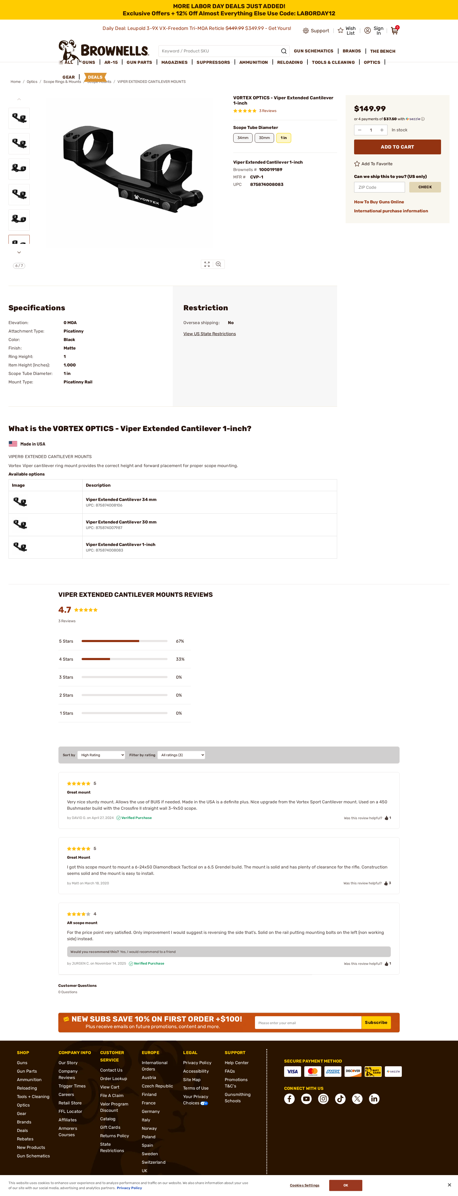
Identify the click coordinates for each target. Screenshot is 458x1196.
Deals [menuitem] (95, 77)
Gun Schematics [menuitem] (314, 50)
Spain (147, 1145)
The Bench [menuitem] (383, 51)
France (149, 1102)
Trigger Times (72, 1086)
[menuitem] (68, 62)
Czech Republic (157, 1086)
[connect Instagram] (323, 1099)
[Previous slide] (19, 99)
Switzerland (154, 1162)
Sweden (150, 1153)
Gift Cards (110, 1127)
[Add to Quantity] (382, 130)
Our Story (68, 1062)
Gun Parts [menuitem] (139, 62)
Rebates (25, 1138)
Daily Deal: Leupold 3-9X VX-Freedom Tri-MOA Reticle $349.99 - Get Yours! (197, 28)
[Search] (283, 51)
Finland (149, 1094)
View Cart (110, 1087)
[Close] (449, 1185)
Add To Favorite (377, 163)
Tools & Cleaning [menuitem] (333, 62)
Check (425, 187)
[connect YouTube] (306, 1099)
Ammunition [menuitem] (253, 62)
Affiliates (68, 1119)
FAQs (230, 1071)
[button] (374, 30)
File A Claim (112, 1095)
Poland (149, 1136)
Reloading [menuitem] (290, 62)
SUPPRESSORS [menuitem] (213, 62)
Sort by (69, 755)
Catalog (108, 1118)
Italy (146, 1119)
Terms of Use (196, 1088)
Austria (149, 1077)
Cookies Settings (304, 1186)
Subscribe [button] (376, 1022)
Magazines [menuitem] (174, 62)
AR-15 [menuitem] (111, 62)
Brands (24, 1122)
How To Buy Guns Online (379, 201)
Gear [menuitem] (69, 77)
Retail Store (70, 1102)
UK (144, 1170)
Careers (66, 1094)
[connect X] (357, 1099)
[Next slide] (19, 252)
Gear (21, 1113)
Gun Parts (27, 1071)
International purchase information (391, 210)
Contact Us (111, 1070)
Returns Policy (114, 1135)
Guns (22, 1062)
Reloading (27, 1088)
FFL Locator (70, 1111)
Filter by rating (142, 755)
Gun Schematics (33, 1155)
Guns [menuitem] (88, 62)
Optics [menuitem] (372, 62)
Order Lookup (113, 1078)
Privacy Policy (197, 1062)
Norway (149, 1128)
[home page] (104, 51)
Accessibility (196, 1071)
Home (16, 81)
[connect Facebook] (289, 1099)
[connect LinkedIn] (374, 1099)
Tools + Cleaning (33, 1096)
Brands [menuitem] (352, 50)
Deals (22, 1130)
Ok (346, 1186)
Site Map (192, 1079)
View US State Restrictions (209, 333)
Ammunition (29, 1079)
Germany (151, 1111)
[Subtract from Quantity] (359, 130)
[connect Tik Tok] (340, 1099)
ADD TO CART (397, 147)
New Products (31, 1147)
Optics (32, 81)
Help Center (237, 1062)
